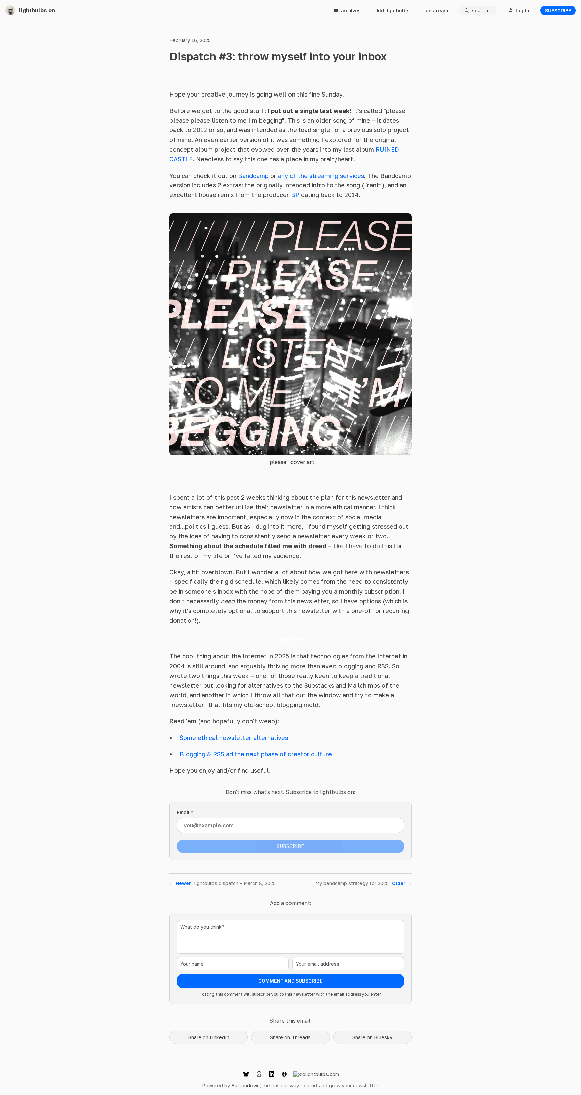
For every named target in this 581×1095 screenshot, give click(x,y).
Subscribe (558, 10)
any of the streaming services (321, 175)
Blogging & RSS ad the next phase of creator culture (256, 754)
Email (185, 812)
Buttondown (245, 1085)
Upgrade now (290, 639)
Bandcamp (253, 175)
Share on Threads (290, 1037)
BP (295, 194)
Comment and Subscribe (290, 981)
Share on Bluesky (372, 1037)
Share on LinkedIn (208, 1037)
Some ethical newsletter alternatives (234, 737)
